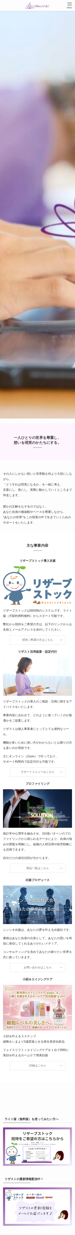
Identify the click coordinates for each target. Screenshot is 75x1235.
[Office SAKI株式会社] (37, 5)
